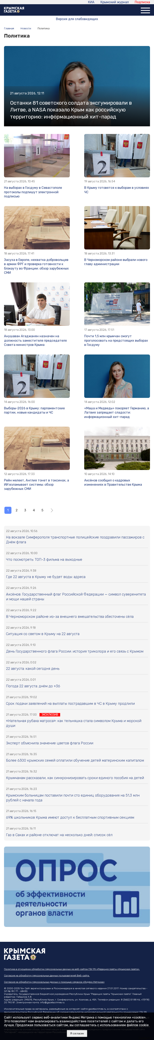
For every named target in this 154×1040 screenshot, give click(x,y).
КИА (91, 2)
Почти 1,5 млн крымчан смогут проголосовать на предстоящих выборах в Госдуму (116, 340)
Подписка (142, 2)
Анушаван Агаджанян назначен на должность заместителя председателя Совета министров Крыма (35, 340)
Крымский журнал (114, 2)
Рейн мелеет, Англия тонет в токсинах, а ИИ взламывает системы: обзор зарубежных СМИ (36, 484)
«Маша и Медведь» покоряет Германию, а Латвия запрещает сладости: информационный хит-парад (116, 412)
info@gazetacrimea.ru (52, 1002)
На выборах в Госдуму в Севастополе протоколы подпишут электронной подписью (33, 192)
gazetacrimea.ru (97, 1008)
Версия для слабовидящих (77, 19)
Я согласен (77, 1033)
